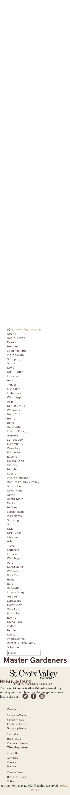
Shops (11, 524)
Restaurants (15, 499)
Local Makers (15, 511)
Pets (10, 562)
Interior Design (16, 592)
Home (11, 579)
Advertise (12, 758)
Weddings (13, 558)
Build (10, 583)
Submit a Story (15, 720)
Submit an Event (16, 715)
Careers (11, 762)
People (11, 630)
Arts (9, 541)
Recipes (12, 507)
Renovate (13, 588)
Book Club (13, 575)
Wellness (12, 571)
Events (11, 617)
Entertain (13, 554)
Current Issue (15, 772)
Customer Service (17, 743)
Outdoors (13, 550)
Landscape (14, 600)
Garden (12, 596)
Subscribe (13, 647)
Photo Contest (16, 639)
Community (14, 605)
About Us (12, 753)
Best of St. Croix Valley (21, 643)
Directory (13, 609)
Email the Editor (16, 724)
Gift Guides (14, 533)
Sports (11, 634)
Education (13, 613)
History (11, 626)
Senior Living (15, 566)
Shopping (13, 520)
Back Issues (14, 739)
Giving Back (14, 622)
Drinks (11, 503)
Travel (11, 545)
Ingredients (14, 516)
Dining (11, 495)
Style (10, 528)
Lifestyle (12, 537)
